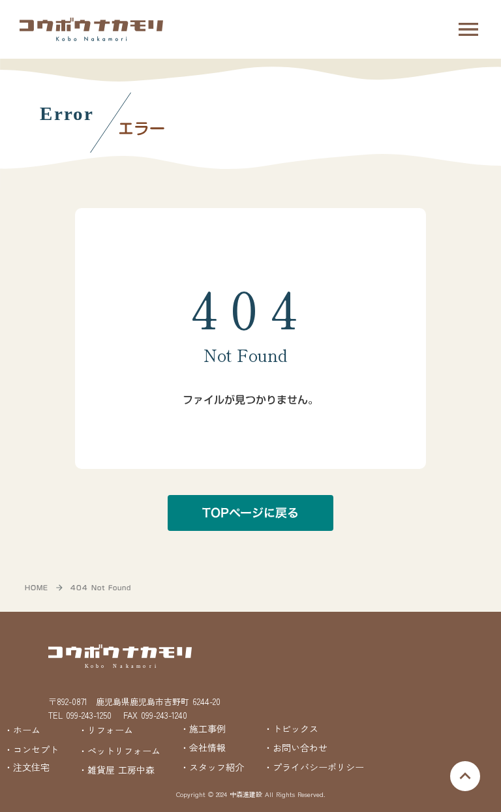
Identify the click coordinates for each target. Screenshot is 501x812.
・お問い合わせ (295, 747)
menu (468, 29)
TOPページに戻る (250, 513)
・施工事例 (203, 729)
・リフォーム (105, 729)
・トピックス (291, 729)
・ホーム (22, 729)
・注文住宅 (27, 767)
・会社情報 (203, 747)
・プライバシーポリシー (314, 767)
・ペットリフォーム (119, 750)
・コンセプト (31, 750)
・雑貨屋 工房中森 (116, 770)
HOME (36, 587)
